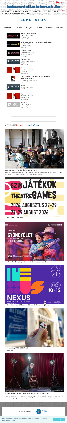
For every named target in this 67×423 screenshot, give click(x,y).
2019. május (29, 27)
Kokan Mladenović (29, 78)
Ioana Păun (28, 44)
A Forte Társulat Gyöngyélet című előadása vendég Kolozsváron (27, 262)
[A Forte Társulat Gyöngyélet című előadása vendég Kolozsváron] (34, 241)
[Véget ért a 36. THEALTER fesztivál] (34, 327)
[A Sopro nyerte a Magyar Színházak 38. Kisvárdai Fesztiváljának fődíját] (34, 372)
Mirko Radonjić (29, 53)
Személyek (47, 11)
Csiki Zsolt (35, 61)
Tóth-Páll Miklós (29, 96)
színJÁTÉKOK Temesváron (15, 217)
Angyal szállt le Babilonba (29, 33)
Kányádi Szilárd (29, 61)
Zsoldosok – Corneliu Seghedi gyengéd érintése (36, 42)
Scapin (23, 68)
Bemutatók (37, 11)
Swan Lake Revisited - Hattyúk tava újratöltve (35, 76)
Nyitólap (5, 11)
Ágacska (23, 94)
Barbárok (24, 102)
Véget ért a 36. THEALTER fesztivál (18, 348)
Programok (16, 11)
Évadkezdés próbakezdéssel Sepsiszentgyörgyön (21, 170)
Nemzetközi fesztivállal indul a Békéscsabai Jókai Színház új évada (28, 305)
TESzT (29, 13)
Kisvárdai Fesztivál (17, 13)
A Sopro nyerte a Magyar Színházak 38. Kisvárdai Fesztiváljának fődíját (27, 393)
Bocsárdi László (29, 70)
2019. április (39, 27)
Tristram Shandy (26, 51)
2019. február (59, 27)
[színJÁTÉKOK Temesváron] (34, 197)
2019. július (8, 27)
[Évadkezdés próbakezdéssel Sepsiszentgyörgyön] (34, 149)
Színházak (26, 11)
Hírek (56, 11)
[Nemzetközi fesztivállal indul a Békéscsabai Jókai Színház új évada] (34, 284)
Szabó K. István (29, 35)
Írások (4, 13)
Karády (23, 85)
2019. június (19, 27)
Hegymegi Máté (29, 104)
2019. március (49, 27)
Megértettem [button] (58, 419)
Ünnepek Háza (25, 59)
